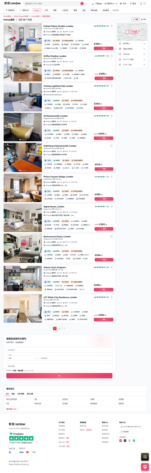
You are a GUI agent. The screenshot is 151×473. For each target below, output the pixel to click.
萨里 (7, 403)
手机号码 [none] (44, 358)
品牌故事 (62, 426)
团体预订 (62, 438)
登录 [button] (134, 3)
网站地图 (105, 442)
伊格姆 (92, 399)
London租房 (35, 16)
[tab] (7, 394)
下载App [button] (98, 3)
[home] (12, 3)
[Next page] (64, 328)
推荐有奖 (62, 434)
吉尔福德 (65, 403)
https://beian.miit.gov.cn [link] (19, 464)
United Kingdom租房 (21, 16)
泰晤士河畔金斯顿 (11, 399)
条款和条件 (106, 434)
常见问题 (105, 426)
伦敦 (35, 399)
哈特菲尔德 (37, 403)
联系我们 (105, 430)
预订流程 (62, 430)
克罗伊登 (65, 399)
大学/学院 (62, 446)
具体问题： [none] (12, 366)
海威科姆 (121, 403)
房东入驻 (62, 442)
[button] (111, 4)
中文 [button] (124, 3)
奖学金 (82, 430)
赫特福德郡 (93, 403)
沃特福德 (121, 399)
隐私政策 (105, 438)
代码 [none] (10, 355)
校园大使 (83, 426)
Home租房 (7, 16)
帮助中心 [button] (110, 3)
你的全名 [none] (11, 350)
